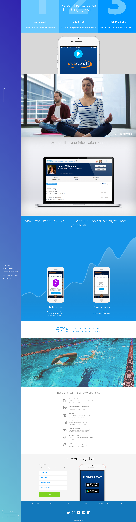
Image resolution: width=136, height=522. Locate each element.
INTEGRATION (7, 278)
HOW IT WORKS (8, 268)
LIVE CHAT (53, 504)
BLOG (70, 504)
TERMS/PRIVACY (104, 504)
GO (49, 494)
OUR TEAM (35, 504)
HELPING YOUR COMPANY (10, 272)
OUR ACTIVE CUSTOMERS (10, 275)
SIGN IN (121, 504)
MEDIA (87, 504)
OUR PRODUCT (7, 265)
